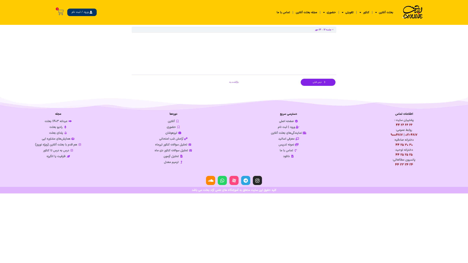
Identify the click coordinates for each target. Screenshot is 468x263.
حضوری (331, 12)
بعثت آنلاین (386, 12)
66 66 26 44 (404, 125)
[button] (82, 12)
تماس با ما (283, 12)
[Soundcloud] (210, 180)
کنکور (366, 12)
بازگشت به (234, 82)
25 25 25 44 (404, 155)
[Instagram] (257, 180)
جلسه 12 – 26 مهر (323, 29)
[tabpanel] (234, 53)
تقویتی (349, 12)
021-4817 (411, 135)
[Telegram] (245, 180)
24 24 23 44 (404, 165)
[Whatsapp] (222, 180)
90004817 (397, 135)
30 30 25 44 (404, 145)
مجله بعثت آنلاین (306, 12)
